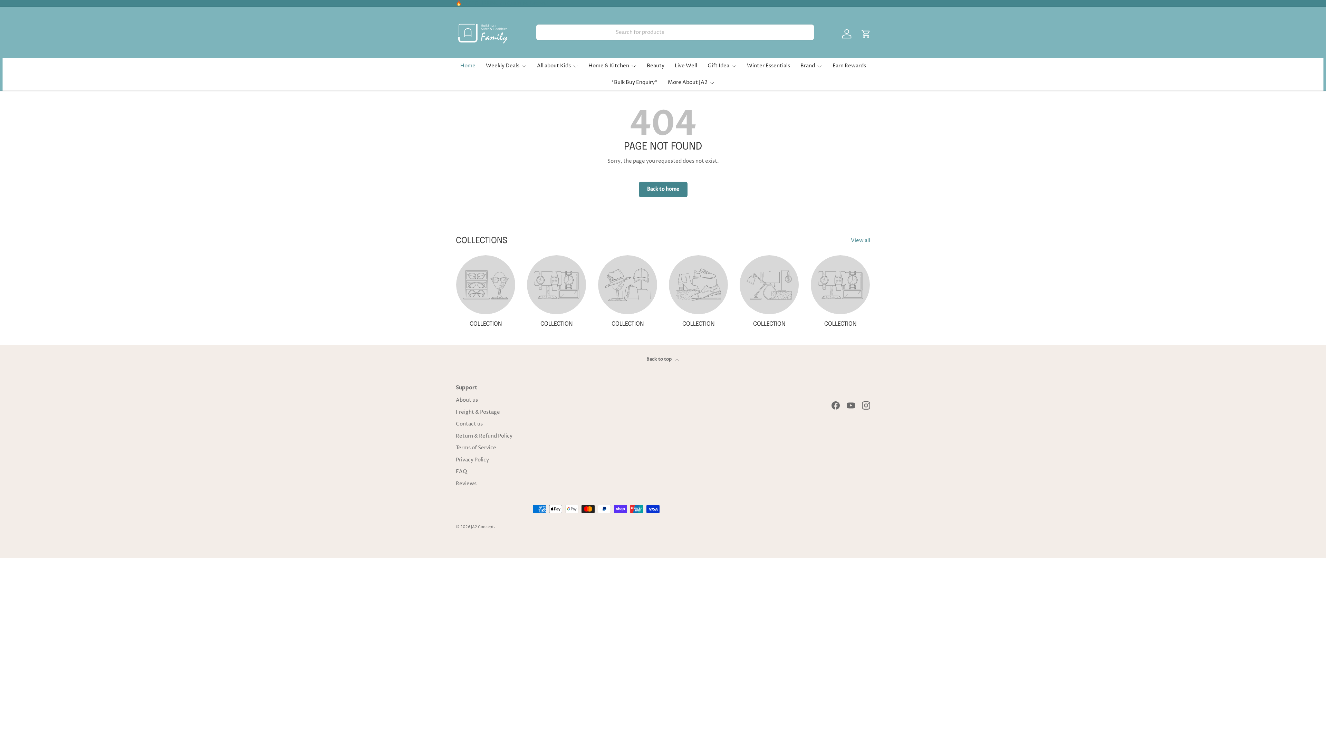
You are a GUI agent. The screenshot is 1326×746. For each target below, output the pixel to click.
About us (467, 400)
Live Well (686, 65)
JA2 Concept (482, 526)
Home (467, 65)
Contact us (469, 424)
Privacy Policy (472, 459)
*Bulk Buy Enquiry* (634, 82)
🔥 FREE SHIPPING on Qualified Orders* (502, 3)
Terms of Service (476, 447)
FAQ (461, 471)
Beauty (655, 65)
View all (860, 240)
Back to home (663, 189)
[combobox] (675, 32)
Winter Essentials (768, 65)
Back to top (659, 359)
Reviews (466, 483)
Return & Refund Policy (484, 436)
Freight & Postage (478, 412)
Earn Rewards (849, 65)
